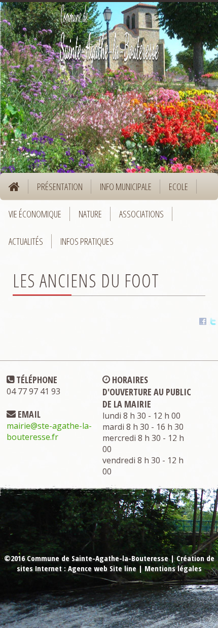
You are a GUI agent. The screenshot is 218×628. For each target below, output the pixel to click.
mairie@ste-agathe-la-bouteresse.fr (49, 431)
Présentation (55, 190)
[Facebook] (203, 322)
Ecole (174, 190)
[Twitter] (213, 322)
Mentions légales (173, 568)
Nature (86, 217)
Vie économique (30, 217)
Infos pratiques (83, 244)
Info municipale (121, 190)
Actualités (26, 241)
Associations (141, 214)
